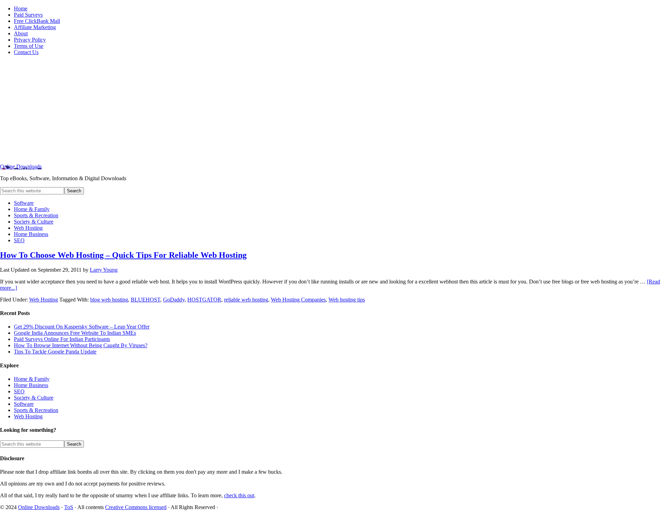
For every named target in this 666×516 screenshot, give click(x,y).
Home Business (31, 385)
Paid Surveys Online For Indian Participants (62, 339)
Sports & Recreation (36, 410)
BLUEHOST (145, 300)
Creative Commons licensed (135, 507)
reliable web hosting (246, 300)
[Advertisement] (333, 109)
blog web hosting (109, 300)
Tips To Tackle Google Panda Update (55, 352)
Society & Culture (33, 398)
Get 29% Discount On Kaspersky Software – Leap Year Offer (82, 327)
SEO (19, 391)
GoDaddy (174, 300)
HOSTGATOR (204, 300)
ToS (68, 507)
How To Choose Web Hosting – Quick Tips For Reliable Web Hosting (123, 255)
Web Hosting (43, 300)
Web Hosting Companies (298, 300)
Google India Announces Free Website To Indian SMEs (75, 333)
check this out (239, 495)
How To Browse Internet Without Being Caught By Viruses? (80, 345)
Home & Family (32, 379)
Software (24, 404)
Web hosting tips (346, 300)
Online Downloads (21, 166)
